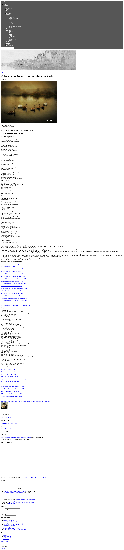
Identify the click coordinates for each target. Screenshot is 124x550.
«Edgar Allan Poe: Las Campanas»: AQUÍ (10, 381)
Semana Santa (12, 25)
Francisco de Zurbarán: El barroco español (13, 492)
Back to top (3, 548)
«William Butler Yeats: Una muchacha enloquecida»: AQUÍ (14, 288)
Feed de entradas (7, 536)
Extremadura (9, 13)
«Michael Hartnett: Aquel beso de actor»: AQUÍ (11, 396)
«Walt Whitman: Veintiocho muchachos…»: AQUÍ (12, 388)
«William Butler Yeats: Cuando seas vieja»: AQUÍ (12, 271)
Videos (10, 27)
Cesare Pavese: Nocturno (9, 488)
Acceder (5, 535)
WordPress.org (6, 539)
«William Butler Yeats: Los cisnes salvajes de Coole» (12, 264)
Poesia (10, 35)
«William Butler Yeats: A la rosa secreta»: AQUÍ (11, 290)
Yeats (48, 401)
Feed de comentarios (8, 537)
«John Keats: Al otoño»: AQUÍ (8, 369)
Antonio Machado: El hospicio (10, 417)
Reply (2, 437)
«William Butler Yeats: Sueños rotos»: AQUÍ (11, 303)
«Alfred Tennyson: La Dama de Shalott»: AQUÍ (11, 393)
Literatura (8, 30)
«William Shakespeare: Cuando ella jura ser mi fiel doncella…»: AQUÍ (17, 384)
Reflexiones (12, 36)
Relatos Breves (12, 39)
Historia (8, 28)
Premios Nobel (30, 401)
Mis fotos (8, 41)
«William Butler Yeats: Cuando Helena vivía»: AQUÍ (13, 276)
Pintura (8, 43)
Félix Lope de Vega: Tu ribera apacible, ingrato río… (15, 491)
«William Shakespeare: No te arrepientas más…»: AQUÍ (13, 386)
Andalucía (11, 17)
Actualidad (11, 16)
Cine (7, 9)
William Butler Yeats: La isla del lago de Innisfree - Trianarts (17, 437)
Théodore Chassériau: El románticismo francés (25, 499)
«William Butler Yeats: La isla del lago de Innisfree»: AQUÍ (14, 300)
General (8, 14)
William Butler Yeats (42, 401)
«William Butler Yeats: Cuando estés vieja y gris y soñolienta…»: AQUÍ (17, 305)
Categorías (5, 7)
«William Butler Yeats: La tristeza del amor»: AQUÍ (12, 273)
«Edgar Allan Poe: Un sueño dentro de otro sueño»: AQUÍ (14, 379)
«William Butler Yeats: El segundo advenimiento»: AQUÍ (13, 283)
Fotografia (11, 19)
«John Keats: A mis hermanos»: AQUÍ (9, 376)
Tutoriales (8, 44)
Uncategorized (9, 45)
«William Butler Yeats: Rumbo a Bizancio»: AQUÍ (12, 281)
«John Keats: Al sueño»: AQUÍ (8, 371)
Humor (10, 21)
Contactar (5, 4)
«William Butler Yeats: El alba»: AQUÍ (9, 266)
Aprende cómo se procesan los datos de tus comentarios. (33, 477)
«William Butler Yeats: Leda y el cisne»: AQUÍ (11, 286)
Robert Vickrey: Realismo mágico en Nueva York (14, 529)
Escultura (8, 12)
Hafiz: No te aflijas (12, 503)
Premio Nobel (11, 401)
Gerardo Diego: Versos (14, 501)
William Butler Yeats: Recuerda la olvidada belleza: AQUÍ (14, 298)
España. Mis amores (13, 18)
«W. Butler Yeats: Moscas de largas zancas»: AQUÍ (12, 293)
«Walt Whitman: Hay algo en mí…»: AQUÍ (10, 391)
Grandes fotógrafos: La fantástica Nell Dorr (13, 527)
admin (2, 411)
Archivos (3, 514)
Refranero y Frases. (13, 37)
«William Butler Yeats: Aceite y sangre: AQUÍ (11, 295)
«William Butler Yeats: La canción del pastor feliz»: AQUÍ (14, 278)
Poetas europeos (4, 401)
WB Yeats (35, 401)
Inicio (4, 1)
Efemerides (8, 10)
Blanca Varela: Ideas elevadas (9, 423)
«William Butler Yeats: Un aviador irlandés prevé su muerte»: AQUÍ (16, 269)
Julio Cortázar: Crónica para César (11, 528)
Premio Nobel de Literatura (20, 401)
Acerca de (5, 3)
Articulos (11, 31)
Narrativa (11, 32)
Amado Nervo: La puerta (9, 494)
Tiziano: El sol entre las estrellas (10, 490)
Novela (10, 34)
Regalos (11, 23)
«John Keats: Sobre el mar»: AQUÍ (9, 374)
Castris (6, 543)
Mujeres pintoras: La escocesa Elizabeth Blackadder (23, 502)
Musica (10, 22)
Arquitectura (9, 8)
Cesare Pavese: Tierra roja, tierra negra (12, 428)
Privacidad (5, 5)
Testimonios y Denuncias (15, 26)
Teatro (10, 40)
